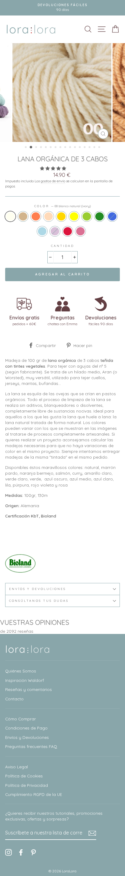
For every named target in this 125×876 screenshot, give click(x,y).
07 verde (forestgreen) (99, 216)
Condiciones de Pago (26, 727)
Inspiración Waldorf (24, 680)
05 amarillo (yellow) (74, 216)
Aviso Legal (16, 766)
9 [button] (65, 147)
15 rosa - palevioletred (80, 231)
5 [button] (46, 147)
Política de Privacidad (26, 785)
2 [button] (31, 147)
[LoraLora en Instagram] (8, 852)
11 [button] (75, 147)
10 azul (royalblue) (112, 216)
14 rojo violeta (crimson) (67, 231)
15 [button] (94, 147)
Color (62, 206)
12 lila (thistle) (55, 231)
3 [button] (36, 147)
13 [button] (85, 147)
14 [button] (90, 147)
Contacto (14, 698)
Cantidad (62, 246)
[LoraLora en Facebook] (21, 852)
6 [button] (51, 147)
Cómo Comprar (20, 718)
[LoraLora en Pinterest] (33, 852)
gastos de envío (53, 181)
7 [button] (56, 147)
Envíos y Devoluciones (27, 737)
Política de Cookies (24, 775)
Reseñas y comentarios (28, 689)
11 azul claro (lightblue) (42, 231)
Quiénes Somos (20, 670)
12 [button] (80, 147)
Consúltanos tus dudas (39, 601)
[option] (62, 92)
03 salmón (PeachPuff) (48, 216)
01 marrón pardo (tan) (23, 216)
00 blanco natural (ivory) (10, 216)
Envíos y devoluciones (37, 589)
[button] (53, 168)
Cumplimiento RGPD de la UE (33, 794)
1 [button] (26, 147)
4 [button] (41, 147)
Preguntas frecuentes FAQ (31, 746)
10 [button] (70, 147)
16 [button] (99, 147)
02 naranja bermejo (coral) (36, 216)
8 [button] (60, 147)
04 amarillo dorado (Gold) (61, 216)
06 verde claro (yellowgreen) (87, 216)
